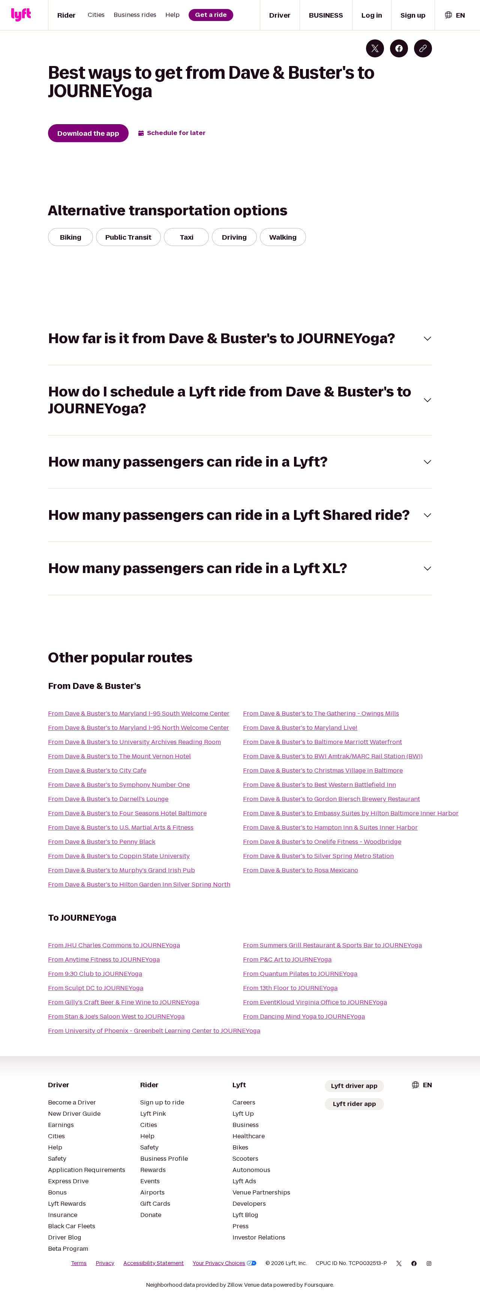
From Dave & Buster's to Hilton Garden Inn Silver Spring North (139, 884)
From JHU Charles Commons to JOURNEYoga (114, 945)
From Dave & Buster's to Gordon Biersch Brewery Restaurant (331, 799)
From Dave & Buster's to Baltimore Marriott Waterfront (322, 742)
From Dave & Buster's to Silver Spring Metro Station (318, 856)
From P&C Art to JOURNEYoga (287, 959)
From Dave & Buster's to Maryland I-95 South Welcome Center (139, 713)
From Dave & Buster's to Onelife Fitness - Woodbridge (322, 841)
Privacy (105, 1263)
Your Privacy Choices (219, 1263)
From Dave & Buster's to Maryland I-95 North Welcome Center (138, 727)
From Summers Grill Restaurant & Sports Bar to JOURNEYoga (332, 945)
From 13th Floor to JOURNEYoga (290, 988)
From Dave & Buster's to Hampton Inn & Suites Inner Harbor (330, 827)
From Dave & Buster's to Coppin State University (119, 856)
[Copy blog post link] (423, 48)
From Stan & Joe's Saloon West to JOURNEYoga (116, 1016)
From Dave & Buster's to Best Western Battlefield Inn (319, 784)
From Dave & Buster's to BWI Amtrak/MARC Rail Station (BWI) (333, 756)
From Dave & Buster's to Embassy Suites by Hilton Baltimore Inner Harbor (351, 813)
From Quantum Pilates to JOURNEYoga (300, 973)
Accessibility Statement (153, 1263)
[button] (240, 338)
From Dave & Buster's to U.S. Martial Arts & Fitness (121, 827)
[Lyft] (21, 15)
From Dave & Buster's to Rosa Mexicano (300, 870)
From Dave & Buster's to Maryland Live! (300, 727)
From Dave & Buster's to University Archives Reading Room (134, 742)
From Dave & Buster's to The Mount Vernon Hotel (119, 756)
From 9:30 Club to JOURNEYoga (95, 973)
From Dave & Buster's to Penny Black (101, 841)
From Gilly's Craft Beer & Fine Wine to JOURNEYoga (123, 1002)
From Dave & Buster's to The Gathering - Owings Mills (321, 713)
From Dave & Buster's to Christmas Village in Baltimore (323, 770)
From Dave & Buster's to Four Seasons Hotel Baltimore (127, 813)
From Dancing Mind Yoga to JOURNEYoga (304, 1016)
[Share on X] (375, 48)
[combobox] (454, 15)
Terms (79, 1263)
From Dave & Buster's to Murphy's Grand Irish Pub (121, 870)
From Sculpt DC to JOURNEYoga (95, 988)
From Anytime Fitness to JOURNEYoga (104, 959)
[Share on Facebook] (399, 48)
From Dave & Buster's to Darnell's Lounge (108, 799)
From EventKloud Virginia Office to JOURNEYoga (315, 1002)
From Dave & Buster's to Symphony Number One (119, 784)
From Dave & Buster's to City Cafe (97, 770)
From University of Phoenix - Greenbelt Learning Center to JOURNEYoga (154, 1030)
